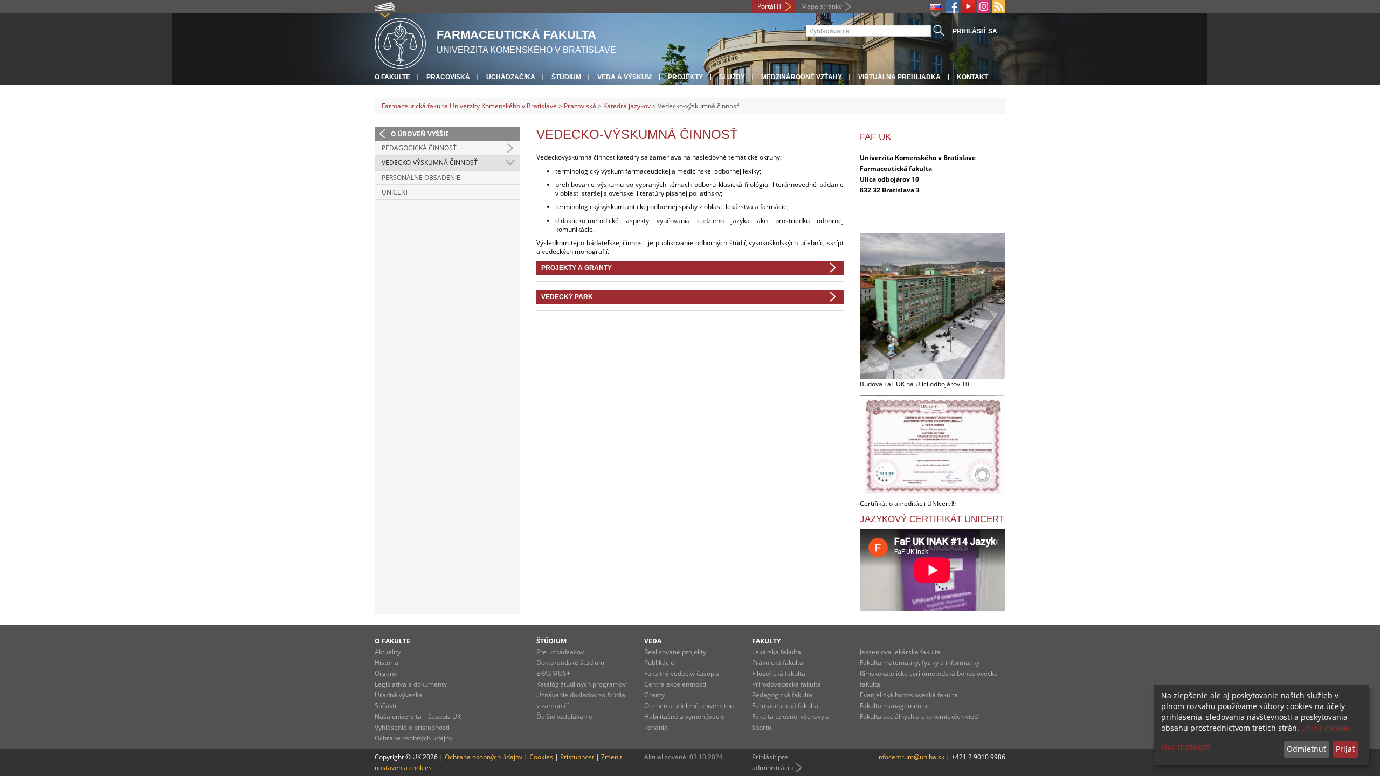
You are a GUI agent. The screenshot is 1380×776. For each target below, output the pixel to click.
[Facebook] (952, 6)
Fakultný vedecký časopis (681, 673)
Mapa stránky (821, 6)
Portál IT (769, 6)
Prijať (1345, 749)
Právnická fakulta (777, 662)
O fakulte (392, 77)
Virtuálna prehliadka (899, 77)
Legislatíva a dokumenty (411, 684)
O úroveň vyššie (420, 133)
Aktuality (388, 651)
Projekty (685, 77)
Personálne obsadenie (421, 177)
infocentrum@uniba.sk (910, 756)
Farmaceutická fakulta (785, 705)
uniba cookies (1326, 728)
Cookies (541, 756)
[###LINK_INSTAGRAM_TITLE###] (983, 6)
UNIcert (395, 192)
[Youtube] (968, 6)
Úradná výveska (399, 694)
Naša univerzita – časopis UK (418, 716)
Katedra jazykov (627, 105)
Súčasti (385, 705)
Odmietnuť (1306, 749)
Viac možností (1186, 747)
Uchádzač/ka (510, 77)
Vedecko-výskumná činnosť (430, 162)
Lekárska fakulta (776, 651)
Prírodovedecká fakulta (786, 684)
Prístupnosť (577, 756)
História (386, 662)
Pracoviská (448, 77)
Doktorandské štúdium (570, 662)
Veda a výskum (624, 77)
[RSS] (998, 6)
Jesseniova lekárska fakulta (900, 651)
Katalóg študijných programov (581, 684)
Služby (732, 77)
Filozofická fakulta (778, 673)
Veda (652, 641)
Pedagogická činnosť (419, 148)
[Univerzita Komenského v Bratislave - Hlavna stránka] (400, 41)
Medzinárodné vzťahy (801, 77)
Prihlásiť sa (975, 31)
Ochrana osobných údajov (413, 738)
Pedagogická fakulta (782, 694)
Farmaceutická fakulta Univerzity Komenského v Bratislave (469, 105)
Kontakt (972, 77)
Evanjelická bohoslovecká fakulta (909, 694)
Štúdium (566, 77)
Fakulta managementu (893, 705)
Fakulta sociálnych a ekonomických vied (919, 716)
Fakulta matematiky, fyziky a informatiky (919, 662)
